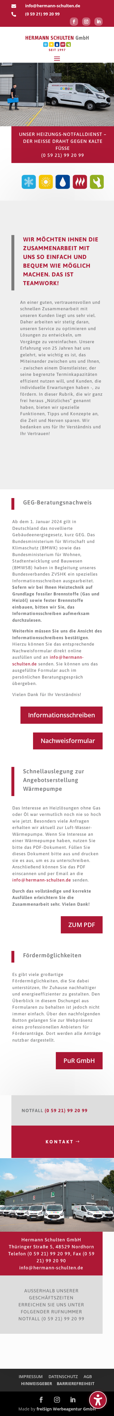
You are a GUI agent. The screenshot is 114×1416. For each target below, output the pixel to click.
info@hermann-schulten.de (41, 879)
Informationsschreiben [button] (61, 715)
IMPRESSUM (31, 1376)
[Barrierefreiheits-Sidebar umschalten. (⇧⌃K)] (98, 1400)
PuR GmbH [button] (79, 1060)
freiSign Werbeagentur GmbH (66, 1409)
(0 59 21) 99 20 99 (42, 14)
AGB (88, 1376)
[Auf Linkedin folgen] (98, 21)
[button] (57, 58)
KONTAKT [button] (60, 1141)
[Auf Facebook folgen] (74, 21)
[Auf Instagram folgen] (86, 21)
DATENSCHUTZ (63, 1376)
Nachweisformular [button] (68, 741)
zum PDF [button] (81, 925)
